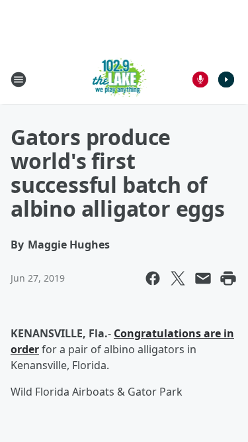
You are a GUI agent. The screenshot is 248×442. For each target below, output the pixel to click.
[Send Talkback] (200, 79)
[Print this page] (228, 278)
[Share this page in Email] (203, 278)
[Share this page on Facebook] (153, 278)
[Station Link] (120, 79)
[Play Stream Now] (226, 79)
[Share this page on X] (178, 278)
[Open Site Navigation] (18, 79)
